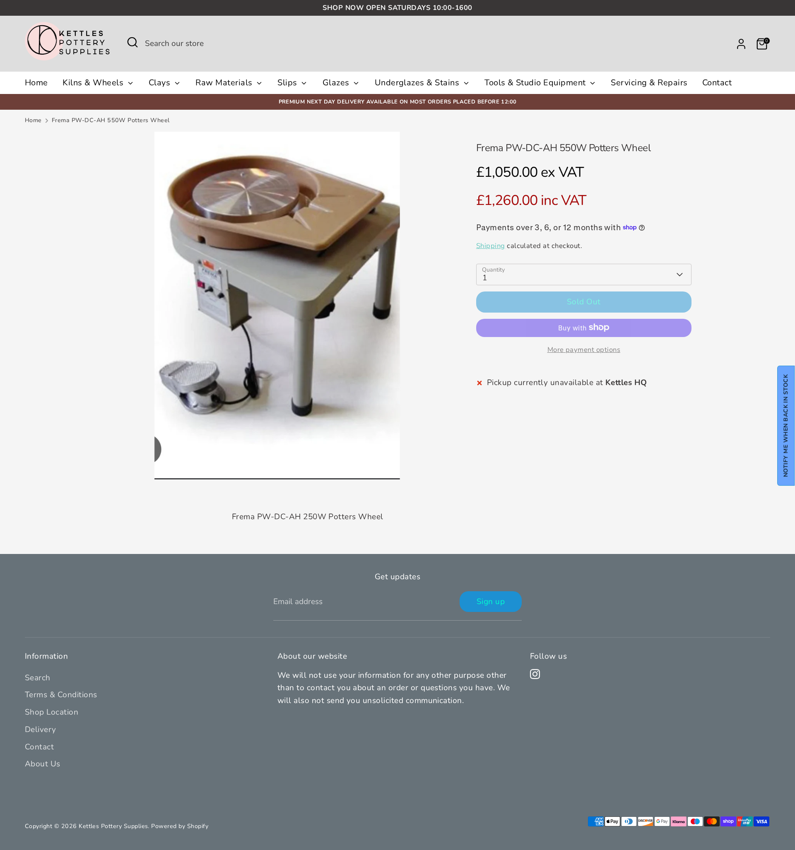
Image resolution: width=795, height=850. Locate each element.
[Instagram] (535, 674)
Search (38, 677)
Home (36, 82)
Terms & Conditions (61, 694)
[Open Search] (132, 42)
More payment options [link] (584, 349)
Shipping (490, 245)
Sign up (491, 601)
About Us (42, 763)
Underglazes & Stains (418, 82)
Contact (717, 82)
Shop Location (51, 712)
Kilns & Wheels (94, 82)
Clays (161, 82)
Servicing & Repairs (649, 82)
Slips (288, 82)
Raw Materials (225, 82)
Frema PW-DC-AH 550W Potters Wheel (111, 120)
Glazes (337, 82)
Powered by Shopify (179, 826)
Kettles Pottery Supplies (113, 826)
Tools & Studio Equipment (536, 82)
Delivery (40, 729)
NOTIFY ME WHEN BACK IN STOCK (786, 425)
